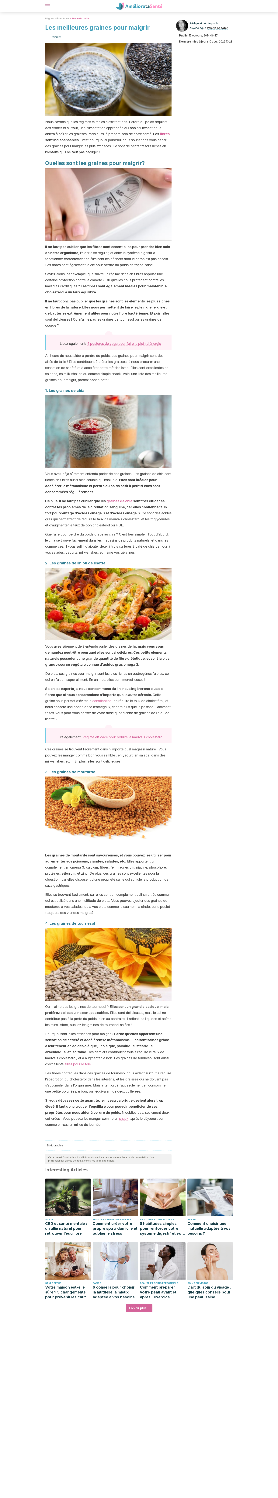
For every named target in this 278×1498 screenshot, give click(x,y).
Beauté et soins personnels (112, 1219)
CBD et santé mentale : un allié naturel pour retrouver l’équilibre (66, 1228)
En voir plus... (139, 1308)
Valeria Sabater (217, 27)
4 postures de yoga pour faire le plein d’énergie (124, 344)
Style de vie (53, 1283)
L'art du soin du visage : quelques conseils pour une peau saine (209, 1292)
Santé (49, 1219)
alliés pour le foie (77, 1064)
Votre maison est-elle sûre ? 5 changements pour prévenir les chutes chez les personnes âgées (67, 1292)
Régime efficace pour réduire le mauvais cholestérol (122, 737)
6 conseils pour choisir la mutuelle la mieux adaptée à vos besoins (114, 1292)
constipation (102, 701)
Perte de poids (80, 18)
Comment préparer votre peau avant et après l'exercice (158, 1292)
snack (123, 1119)
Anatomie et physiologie (157, 1219)
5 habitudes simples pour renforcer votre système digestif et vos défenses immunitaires (161, 1228)
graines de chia (119, 501)
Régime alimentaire (57, 18)
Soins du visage (197, 1283)
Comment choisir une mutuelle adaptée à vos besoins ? (209, 1228)
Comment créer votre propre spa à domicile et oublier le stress (115, 1228)
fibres (165, 134)
